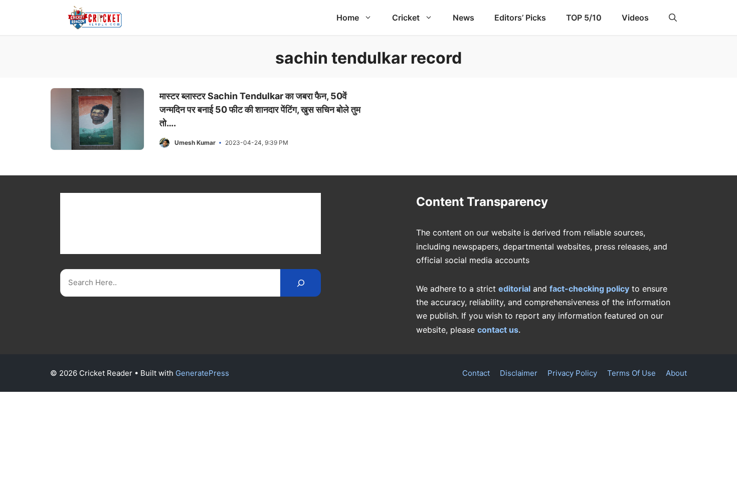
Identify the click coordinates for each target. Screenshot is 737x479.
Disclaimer (518, 373)
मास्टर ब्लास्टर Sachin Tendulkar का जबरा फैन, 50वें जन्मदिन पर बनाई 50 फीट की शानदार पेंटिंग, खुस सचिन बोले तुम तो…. (259, 109)
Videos (635, 18)
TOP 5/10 (584, 18)
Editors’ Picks (520, 18)
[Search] (300, 283)
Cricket (406, 18)
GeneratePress (202, 373)
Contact (476, 373)
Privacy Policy (572, 373)
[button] (673, 17)
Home (347, 18)
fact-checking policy (589, 289)
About (676, 373)
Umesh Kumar (195, 142)
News (463, 18)
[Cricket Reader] (95, 17)
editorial (514, 289)
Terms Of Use (631, 373)
